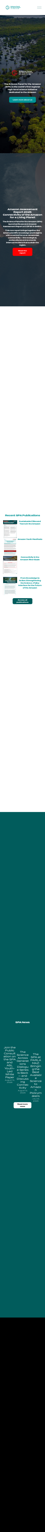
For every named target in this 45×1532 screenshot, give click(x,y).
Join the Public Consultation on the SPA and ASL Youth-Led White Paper (10, 1062)
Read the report (22, 252)
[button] (38, 1025)
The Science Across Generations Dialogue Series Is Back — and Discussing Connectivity (23, 1069)
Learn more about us (22, 100)
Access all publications (22, 601)
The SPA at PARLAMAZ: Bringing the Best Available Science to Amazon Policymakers (36, 1075)
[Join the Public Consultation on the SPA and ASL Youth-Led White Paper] (10, 1036)
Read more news (22, 1105)
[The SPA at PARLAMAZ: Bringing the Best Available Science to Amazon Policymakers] (36, 1039)
